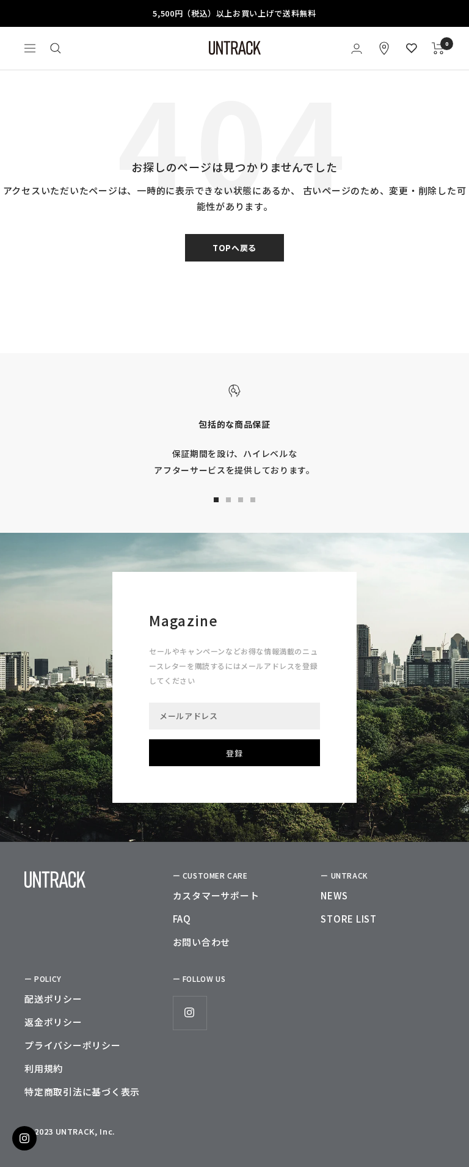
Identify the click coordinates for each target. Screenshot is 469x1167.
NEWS (334, 895)
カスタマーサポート (216, 895)
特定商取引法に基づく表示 (82, 1091)
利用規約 (43, 1068)
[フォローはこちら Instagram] (189, 1013)
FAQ (182, 918)
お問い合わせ (202, 941)
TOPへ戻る (234, 248)
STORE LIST (349, 918)
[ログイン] (356, 48)
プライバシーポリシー (72, 1045)
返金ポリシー (53, 1021)
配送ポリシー (53, 998)
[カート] (438, 48)
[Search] (55, 48)
